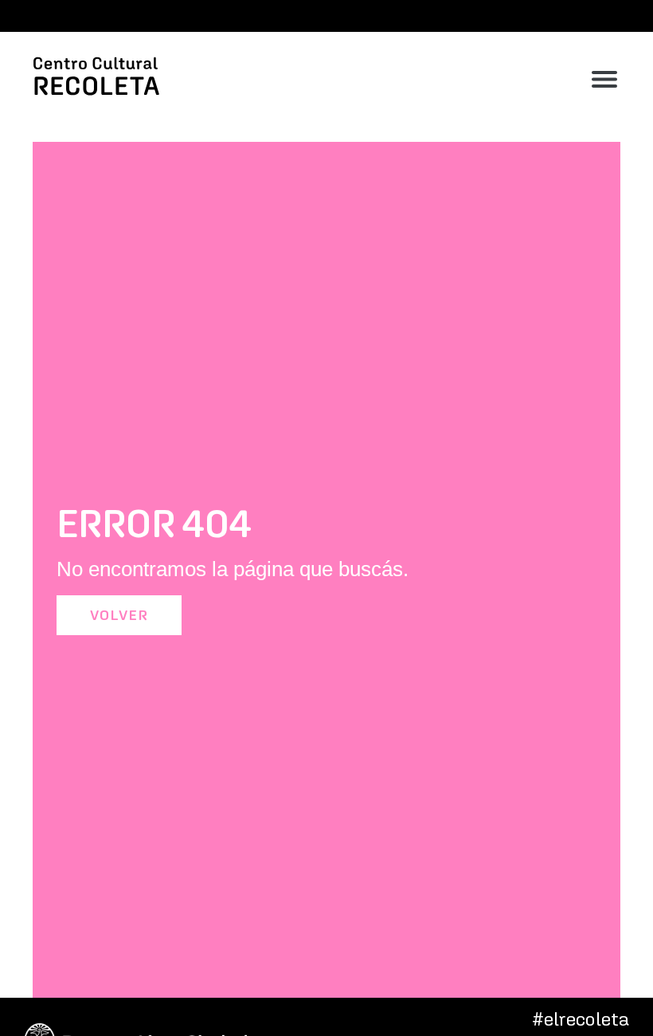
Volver (119, 615)
